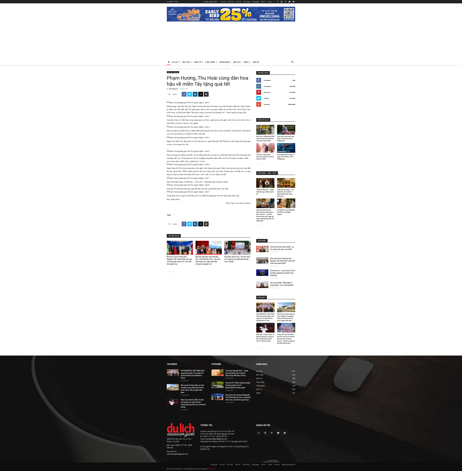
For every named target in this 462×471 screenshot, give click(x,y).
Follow (292, 86)
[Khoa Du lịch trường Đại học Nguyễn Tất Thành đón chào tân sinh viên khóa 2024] (262, 260)
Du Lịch (223, 2)
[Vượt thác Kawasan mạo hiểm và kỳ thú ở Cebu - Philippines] (286, 130)
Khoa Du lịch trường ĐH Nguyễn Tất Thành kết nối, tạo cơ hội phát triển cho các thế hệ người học (237, 397)
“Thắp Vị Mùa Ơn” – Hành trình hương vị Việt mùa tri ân (265, 192)
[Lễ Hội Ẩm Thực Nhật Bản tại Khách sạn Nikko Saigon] (286, 203)
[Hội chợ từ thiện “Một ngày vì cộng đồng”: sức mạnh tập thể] (262, 285)
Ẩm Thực (231, 2)
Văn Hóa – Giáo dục (172, 72)
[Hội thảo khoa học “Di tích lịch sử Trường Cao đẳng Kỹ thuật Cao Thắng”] (237, 248)
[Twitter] (289, 1)
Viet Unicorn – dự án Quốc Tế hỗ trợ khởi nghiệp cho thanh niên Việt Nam (282, 273)
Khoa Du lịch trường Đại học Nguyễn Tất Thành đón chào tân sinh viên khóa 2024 (282, 260)
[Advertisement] (231, 41)
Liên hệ (256, 62)
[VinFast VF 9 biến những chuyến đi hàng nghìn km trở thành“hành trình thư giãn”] (218, 385)
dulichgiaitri (173, 89)
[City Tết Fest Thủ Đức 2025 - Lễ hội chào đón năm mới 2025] (262, 249)
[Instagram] (281, 1)
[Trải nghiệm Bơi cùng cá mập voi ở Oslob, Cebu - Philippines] (286, 148)
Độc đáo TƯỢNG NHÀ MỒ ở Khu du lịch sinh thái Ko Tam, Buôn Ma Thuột (265, 139)
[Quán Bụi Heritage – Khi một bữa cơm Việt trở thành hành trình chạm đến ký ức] (286, 183)
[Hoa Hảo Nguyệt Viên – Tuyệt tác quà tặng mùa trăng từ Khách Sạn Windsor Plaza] (218, 372)
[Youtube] (293, 1)
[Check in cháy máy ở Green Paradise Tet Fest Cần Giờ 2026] (265, 148)
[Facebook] (277, 1)
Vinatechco (212, 469)
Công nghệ (255, 2)
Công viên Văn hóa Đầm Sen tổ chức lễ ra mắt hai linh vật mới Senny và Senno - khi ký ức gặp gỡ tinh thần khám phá (286, 339)
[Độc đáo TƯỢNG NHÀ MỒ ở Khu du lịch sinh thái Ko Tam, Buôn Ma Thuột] (265, 130)
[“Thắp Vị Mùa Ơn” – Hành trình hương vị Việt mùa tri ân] (265, 183)
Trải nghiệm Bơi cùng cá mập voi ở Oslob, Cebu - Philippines (285, 157)
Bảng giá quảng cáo (288, 465)
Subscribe (291, 104)
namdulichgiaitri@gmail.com (177, 454)
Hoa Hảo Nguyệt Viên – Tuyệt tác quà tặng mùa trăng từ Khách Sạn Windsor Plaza (236, 373)
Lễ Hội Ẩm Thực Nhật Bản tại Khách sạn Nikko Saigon (286, 212)
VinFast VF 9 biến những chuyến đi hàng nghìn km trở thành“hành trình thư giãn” (237, 385)
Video (270, 2)
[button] (292, 62)
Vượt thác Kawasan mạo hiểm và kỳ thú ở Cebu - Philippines (285, 139)
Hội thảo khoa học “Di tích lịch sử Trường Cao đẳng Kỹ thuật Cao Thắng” (237, 259)
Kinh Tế (238, 2)
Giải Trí (263, 2)
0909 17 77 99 (174, 2)
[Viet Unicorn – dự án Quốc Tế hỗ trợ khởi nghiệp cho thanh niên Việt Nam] (262, 272)
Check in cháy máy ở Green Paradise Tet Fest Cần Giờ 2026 (265, 157)
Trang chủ (170, 69)
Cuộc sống (246, 2)
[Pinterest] (285, 1)
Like (293, 80)
